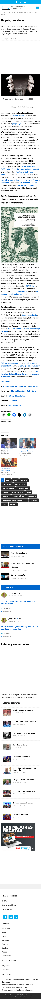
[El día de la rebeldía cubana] (7, 805)
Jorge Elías (32, 496)
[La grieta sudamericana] (7, 759)
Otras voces (6, 955)
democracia (7, 484)
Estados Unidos (8, 488)
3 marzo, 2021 (16, 556)
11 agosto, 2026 (18, 759)
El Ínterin (13, 401)
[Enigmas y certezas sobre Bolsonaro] (9, 462)
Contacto (5, 969)
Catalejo (5, 948)
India (29, 492)
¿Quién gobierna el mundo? (29, 366)
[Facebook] (16, 2)
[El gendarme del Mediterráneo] (7, 793)
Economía (5, 936)
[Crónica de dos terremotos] (7, 712)
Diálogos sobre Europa (9, 363)
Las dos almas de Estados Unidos (14, 500)
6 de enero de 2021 (29, 182)
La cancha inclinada (20, 815)
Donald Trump (18, 116)
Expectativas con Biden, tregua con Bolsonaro (27, 450)
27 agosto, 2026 (18, 712)
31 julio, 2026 (17, 794)
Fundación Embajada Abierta (13, 492)
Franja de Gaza (23, 488)
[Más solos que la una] (5, 554)
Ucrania (13, 504)
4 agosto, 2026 (18, 782)
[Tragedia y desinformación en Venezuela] (7, 770)
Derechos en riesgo (20, 745)
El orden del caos (7, 449)
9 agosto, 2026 (18, 772)
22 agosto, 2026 (18, 724)
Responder (7, 611)
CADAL (4, 901)
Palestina (33, 500)
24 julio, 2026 (17, 817)
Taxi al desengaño (18, 575)
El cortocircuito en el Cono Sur (24, 722)
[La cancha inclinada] (7, 817)
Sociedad (5, 940)
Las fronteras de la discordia (24, 733)
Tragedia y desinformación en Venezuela (24, 769)
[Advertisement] (20, 57)
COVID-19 (30, 286)
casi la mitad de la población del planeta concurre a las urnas (20, 374)
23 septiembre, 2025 (18, 578)
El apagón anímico (20, 291)
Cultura (5, 944)
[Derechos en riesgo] (7, 747)
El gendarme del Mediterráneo (24, 791)
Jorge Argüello (18, 124)
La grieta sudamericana (22, 756)
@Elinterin (23, 386)
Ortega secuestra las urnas (23, 780)
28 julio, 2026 (17, 805)
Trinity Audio (21, 107)
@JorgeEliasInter (10, 386)
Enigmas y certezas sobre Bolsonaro (7, 469)
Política (4, 932)
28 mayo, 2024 (7, 39)
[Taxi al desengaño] (5, 576)
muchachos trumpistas (26, 185)
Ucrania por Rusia (29, 315)
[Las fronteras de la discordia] (7, 735)
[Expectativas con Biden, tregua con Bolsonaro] (27, 443)
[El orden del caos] (9, 443)
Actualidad (6, 928)
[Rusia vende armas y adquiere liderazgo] (5, 565)
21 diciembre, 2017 (18, 570)
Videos (4, 952)
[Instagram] (20, 2)
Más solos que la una (19, 553)
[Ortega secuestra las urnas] (7, 782)
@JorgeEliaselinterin (17, 396)
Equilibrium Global (9, 905)
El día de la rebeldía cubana (23, 803)
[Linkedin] (24, 2)
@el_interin (34, 386)
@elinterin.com (14, 405)
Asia (7, 480)
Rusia (4, 504)
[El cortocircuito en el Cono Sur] (7, 724)
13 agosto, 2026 (18, 747)
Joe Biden (6, 496)
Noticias (12, 12)
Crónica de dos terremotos (23, 710)
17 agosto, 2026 (18, 736)
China (15, 480)
